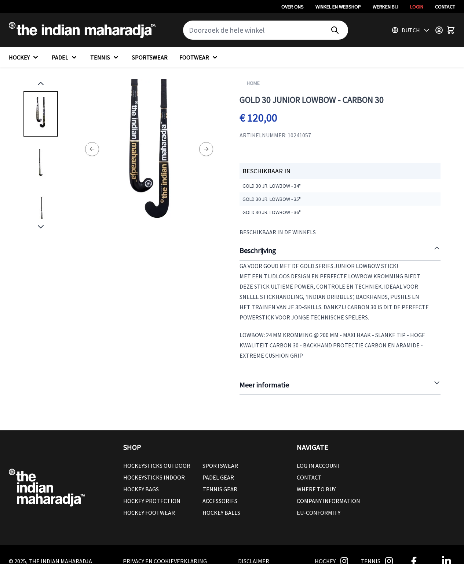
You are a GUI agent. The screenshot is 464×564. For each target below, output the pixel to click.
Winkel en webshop (338, 6)
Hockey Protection (151, 501)
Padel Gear (218, 477)
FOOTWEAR (194, 57)
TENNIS (100, 57)
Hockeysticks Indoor (154, 477)
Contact (445, 6)
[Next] (206, 149)
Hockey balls (221, 512)
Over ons (292, 6)
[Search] (335, 30)
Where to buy (316, 489)
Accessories (219, 501)
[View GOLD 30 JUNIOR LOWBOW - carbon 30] (40, 114)
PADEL (60, 57)
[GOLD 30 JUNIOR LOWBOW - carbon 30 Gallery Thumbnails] (40, 155)
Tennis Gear (219, 489)
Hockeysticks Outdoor (156, 465)
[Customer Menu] (439, 30)
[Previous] (92, 149)
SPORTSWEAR (150, 57)
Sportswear (220, 465)
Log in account (319, 465)
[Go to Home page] (82, 30)
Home (253, 83)
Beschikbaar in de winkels (278, 232)
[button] (202, 447)
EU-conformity (318, 512)
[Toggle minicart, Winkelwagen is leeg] (451, 30)
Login (416, 6)
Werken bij (385, 6)
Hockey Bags (141, 489)
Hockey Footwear (149, 512)
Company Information (328, 501)
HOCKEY (19, 57)
